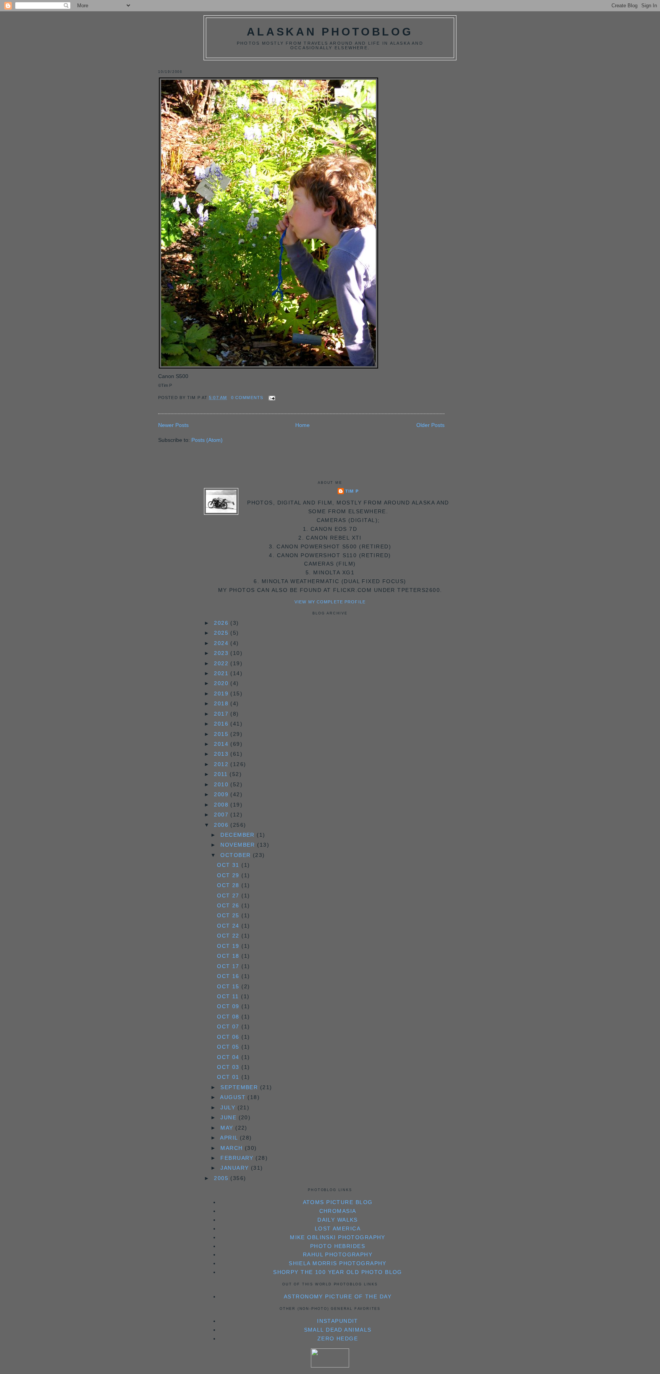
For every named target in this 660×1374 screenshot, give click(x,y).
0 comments (247, 397)
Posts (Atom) (207, 440)
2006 (222, 825)
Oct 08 (229, 1017)
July (228, 1107)
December (238, 835)
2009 (222, 794)
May (227, 1128)
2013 (222, 754)
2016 (222, 724)
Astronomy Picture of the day (337, 1296)
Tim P (352, 491)
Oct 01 (229, 1077)
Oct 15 (229, 986)
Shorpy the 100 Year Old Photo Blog (337, 1272)
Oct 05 (229, 1047)
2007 (222, 814)
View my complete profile (330, 602)
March (232, 1148)
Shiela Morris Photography (338, 1263)
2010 (222, 784)
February (238, 1158)
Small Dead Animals (338, 1330)
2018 (222, 703)
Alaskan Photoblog (330, 32)
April (230, 1138)
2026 (222, 623)
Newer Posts (173, 425)
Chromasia (337, 1211)
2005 (222, 1178)
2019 (222, 693)
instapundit (337, 1321)
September (240, 1087)
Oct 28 (229, 885)
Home (302, 425)
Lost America (338, 1228)
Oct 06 (229, 1037)
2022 (222, 663)
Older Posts (430, 425)
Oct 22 (229, 936)
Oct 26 (229, 905)
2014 (222, 744)
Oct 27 (229, 895)
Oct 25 (229, 915)
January (235, 1168)
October (236, 855)
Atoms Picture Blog (338, 1202)
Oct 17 (229, 966)
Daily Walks (337, 1220)
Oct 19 (229, 946)
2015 (222, 734)
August (233, 1097)
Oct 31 (229, 865)
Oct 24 (229, 926)
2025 (222, 633)
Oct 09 (229, 1006)
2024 (222, 643)
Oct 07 (229, 1026)
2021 (222, 673)
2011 (222, 774)
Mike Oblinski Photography (337, 1237)
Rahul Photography (337, 1254)
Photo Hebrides (337, 1246)
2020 (222, 683)
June (229, 1117)
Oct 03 (229, 1067)
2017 (222, 714)
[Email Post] (271, 397)
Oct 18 (229, 956)
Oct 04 (229, 1057)
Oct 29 (229, 875)
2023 (222, 653)
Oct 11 (229, 996)
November (238, 845)
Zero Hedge (337, 1338)
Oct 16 (229, 976)
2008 (222, 805)
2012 (222, 764)
